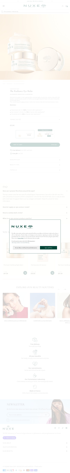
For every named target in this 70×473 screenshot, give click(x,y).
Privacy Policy (20, 238)
